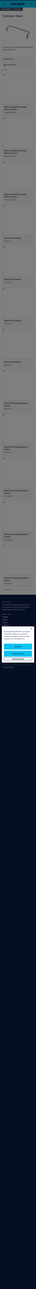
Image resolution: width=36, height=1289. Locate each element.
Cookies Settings (18, 659)
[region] (18, 644)
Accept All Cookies (18, 653)
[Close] (31, 629)
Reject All (18, 646)
